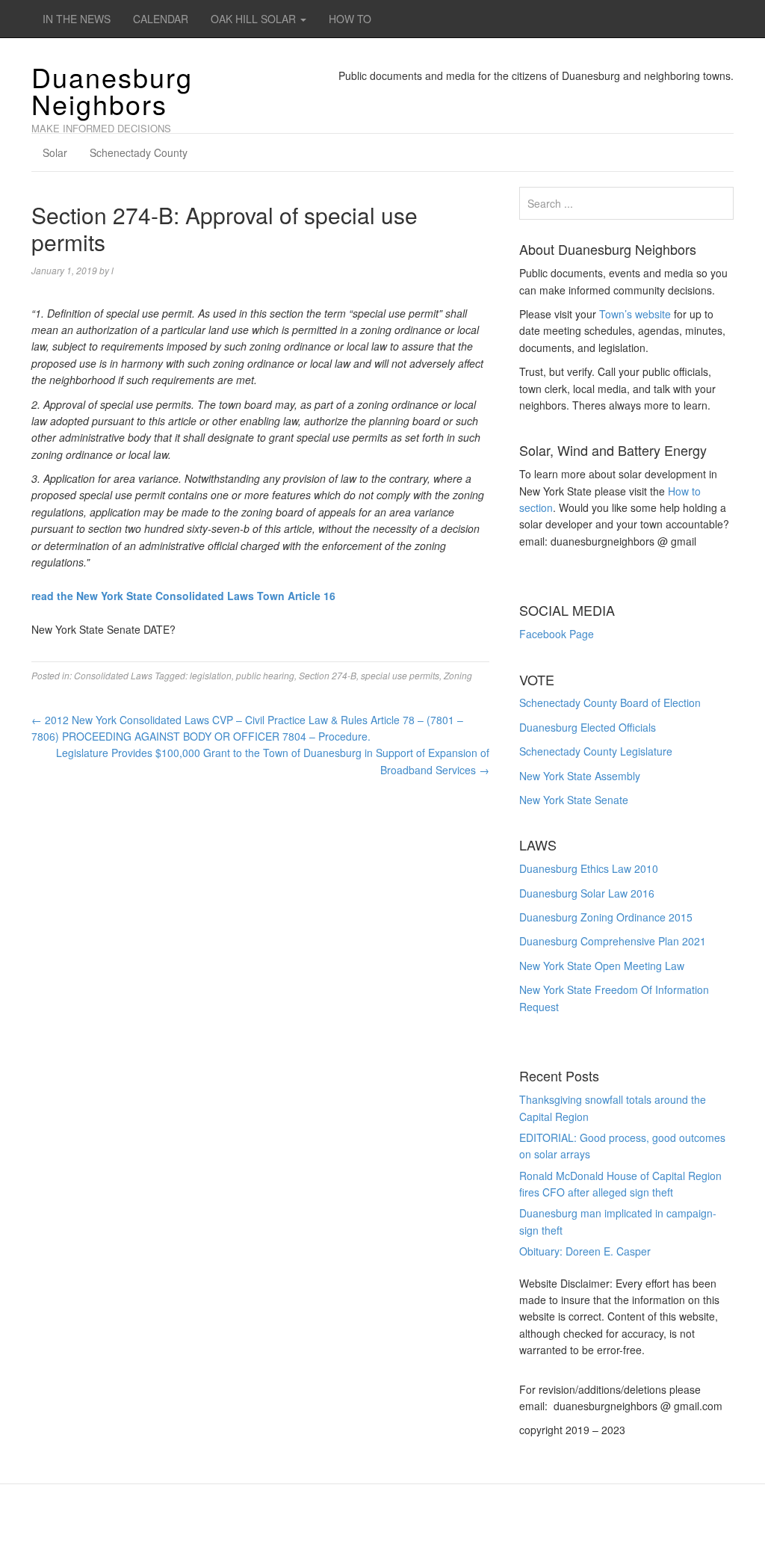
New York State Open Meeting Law (601, 965)
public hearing (265, 675)
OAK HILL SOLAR (255, 18)
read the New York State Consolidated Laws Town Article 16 (183, 595)
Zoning (458, 675)
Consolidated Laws (113, 675)
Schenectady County (139, 152)
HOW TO (350, 18)
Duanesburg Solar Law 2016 (586, 893)
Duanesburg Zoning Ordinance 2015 (606, 917)
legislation (211, 675)
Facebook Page (556, 633)
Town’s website (635, 313)
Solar (55, 152)
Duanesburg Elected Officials (587, 727)
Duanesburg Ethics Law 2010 (588, 868)
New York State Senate (573, 799)
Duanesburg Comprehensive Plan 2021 (612, 940)
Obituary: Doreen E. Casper (585, 1251)
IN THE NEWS (77, 18)
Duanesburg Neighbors (112, 90)
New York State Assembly (579, 775)
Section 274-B (327, 675)
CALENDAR (160, 18)
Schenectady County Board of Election (610, 702)
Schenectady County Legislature (595, 751)
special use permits (400, 675)
